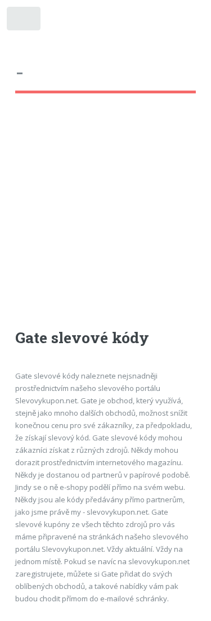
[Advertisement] (105, 221)
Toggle (24, 21)
